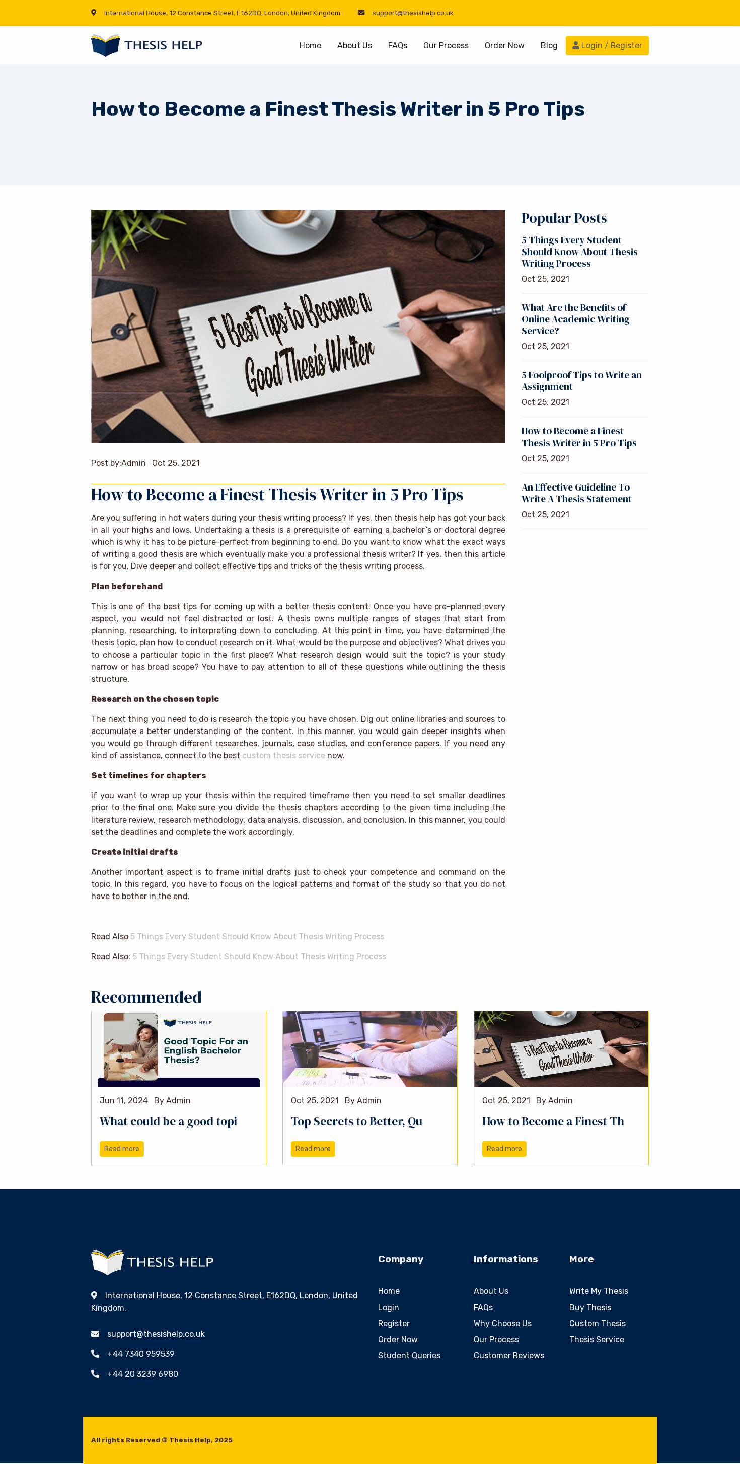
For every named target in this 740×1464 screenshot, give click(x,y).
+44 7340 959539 (141, 1354)
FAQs (397, 45)
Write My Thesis (598, 1291)
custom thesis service (283, 755)
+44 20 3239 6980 (142, 1374)
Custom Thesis (597, 1323)
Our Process (446, 45)
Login (388, 1307)
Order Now (505, 45)
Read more (121, 1149)
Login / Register (610, 45)
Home (310, 45)
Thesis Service (596, 1339)
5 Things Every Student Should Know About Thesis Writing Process (257, 936)
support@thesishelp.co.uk (413, 13)
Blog (549, 45)
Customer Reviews (509, 1355)
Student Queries (409, 1355)
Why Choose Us (503, 1323)
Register (394, 1323)
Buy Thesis (590, 1307)
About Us (354, 45)
